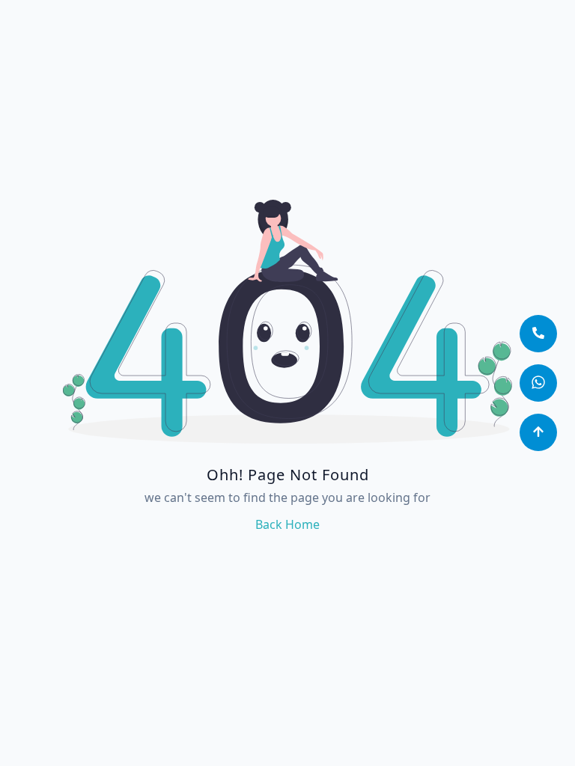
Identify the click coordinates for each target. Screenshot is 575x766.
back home (287, 524)
